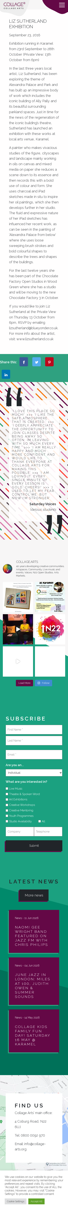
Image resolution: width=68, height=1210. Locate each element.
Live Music (14, 788)
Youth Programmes (20, 816)
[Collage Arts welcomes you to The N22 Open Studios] (50, 629)
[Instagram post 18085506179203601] (50, 597)
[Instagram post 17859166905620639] (18, 597)
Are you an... (15, 765)
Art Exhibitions (17, 799)
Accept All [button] (36, 1201)
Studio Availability (19, 821)
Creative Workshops (20, 805)
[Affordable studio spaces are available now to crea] (50, 661)
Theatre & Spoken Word (23, 794)
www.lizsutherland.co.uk (34, 339)
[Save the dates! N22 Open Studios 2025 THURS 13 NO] (18, 661)
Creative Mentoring (20, 810)
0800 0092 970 (33, 1135)
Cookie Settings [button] (15, 1201)
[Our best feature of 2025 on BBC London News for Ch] (18, 629)
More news (34, 895)
